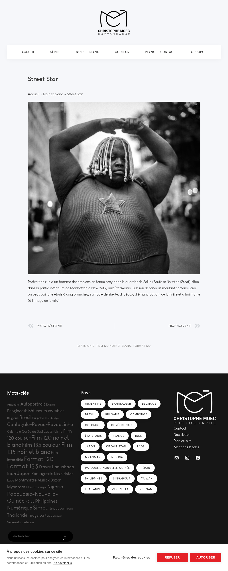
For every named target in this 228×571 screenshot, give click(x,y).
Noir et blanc (87, 52)
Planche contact (160, 52)
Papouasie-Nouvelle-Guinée (107, 467)
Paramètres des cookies (131, 557)
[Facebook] (198, 458)
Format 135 (22, 466)
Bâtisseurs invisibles (46, 410)
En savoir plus (62, 563)
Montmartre (26, 480)
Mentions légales (186, 447)
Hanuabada (63, 466)
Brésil (25, 417)
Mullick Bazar (49, 480)
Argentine (13, 404)
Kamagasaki (42, 473)
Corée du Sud (32, 431)
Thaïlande (17, 515)
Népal (43, 487)
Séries (55, 52)
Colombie (14, 432)
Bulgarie (38, 418)
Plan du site (182, 441)
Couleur (122, 52)
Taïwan (69, 508)
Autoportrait (32, 404)
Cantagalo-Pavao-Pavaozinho (40, 424)
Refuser (172, 557)
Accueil (28, 52)
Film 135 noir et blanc (39, 448)
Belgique (12, 418)
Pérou (30, 502)
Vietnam (27, 522)
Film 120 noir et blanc (113, 345)
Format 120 (142, 345)
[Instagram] (187, 458)
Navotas (32, 487)
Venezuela (13, 522)
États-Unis (85, 345)
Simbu (41, 507)
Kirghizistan (63, 473)
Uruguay (57, 515)
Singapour (56, 508)
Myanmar (16, 486)
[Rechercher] (65, 537)
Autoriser (205, 557)
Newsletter (182, 434)
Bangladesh (17, 410)
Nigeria (55, 486)
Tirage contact (40, 515)
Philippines (46, 501)
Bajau (50, 404)
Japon (24, 473)
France (45, 467)
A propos (198, 52)
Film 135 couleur (41, 444)
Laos (10, 480)
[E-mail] (177, 458)
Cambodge (52, 418)
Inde (11, 473)
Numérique (19, 508)
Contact (180, 428)
